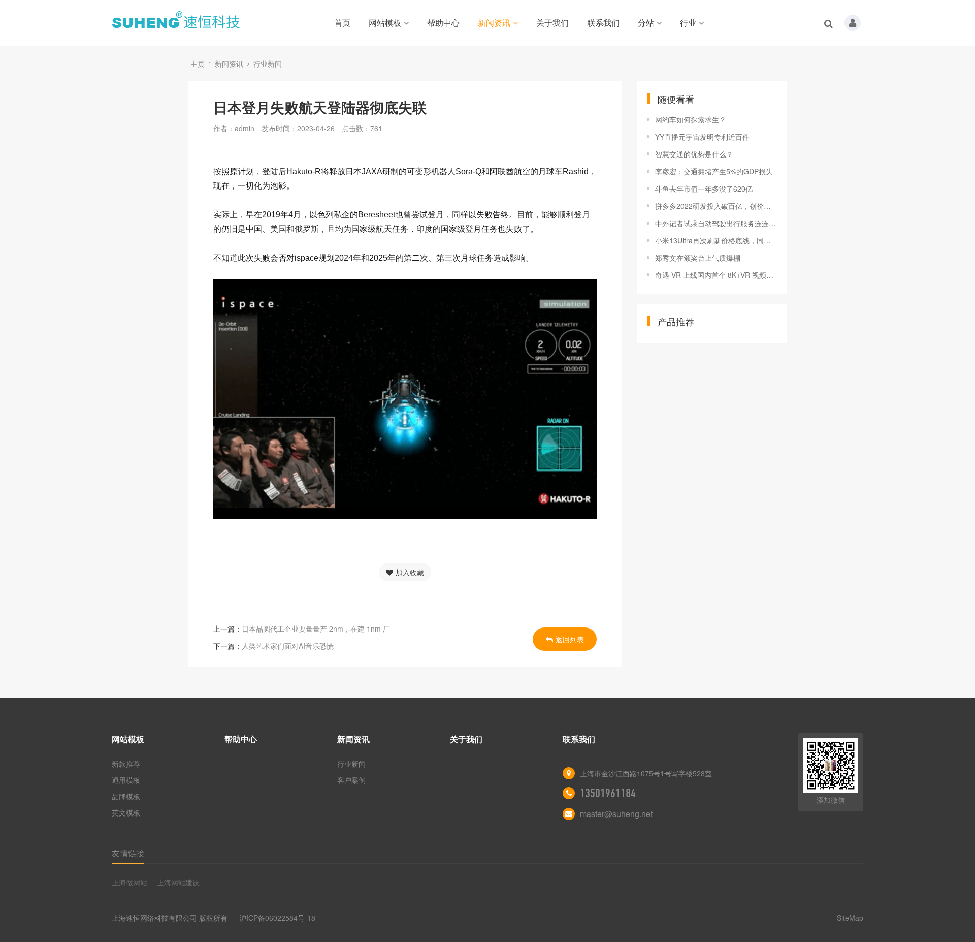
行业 (688, 22)
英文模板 (126, 812)
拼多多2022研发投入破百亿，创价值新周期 (716, 206)
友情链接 (128, 853)
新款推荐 (126, 764)
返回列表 (570, 639)
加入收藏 (410, 572)
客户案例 (351, 780)
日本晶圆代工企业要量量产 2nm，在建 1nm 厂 (316, 628)
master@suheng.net (616, 814)
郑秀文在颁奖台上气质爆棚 (697, 258)
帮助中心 (443, 22)
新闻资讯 (494, 22)
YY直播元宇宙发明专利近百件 (702, 137)
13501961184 (608, 793)
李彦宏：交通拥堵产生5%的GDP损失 (714, 171)
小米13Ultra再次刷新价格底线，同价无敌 (716, 240)
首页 (342, 22)
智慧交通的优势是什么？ (694, 154)
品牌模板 (126, 796)
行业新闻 (267, 63)
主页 (197, 63)
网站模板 (385, 22)
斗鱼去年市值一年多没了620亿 (704, 188)
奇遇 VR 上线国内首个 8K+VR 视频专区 (716, 275)
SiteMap (850, 918)
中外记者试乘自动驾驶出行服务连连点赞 (716, 223)
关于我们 (552, 22)
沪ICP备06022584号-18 (277, 918)
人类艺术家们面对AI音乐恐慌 (288, 646)
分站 (646, 22)
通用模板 (126, 780)
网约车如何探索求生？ (690, 119)
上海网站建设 (178, 882)
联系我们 (603, 22)
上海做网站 (129, 882)
